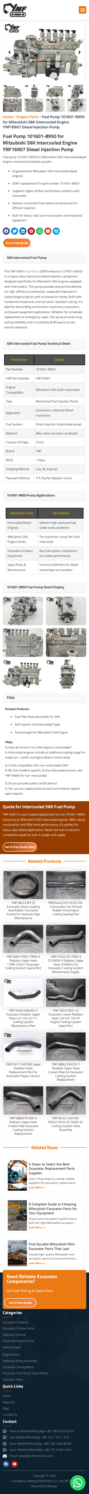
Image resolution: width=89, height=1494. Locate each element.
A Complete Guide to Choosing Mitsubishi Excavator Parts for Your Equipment (53, 1208)
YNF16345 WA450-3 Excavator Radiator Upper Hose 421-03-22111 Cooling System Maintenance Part (23, 1018)
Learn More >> (37, 1187)
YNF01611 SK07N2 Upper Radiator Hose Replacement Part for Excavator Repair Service (23, 1070)
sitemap (51, 1486)
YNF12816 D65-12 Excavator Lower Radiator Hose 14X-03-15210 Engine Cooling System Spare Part (66, 1018)
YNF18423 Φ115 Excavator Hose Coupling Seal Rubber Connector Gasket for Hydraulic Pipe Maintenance (23, 910)
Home (8, 117)
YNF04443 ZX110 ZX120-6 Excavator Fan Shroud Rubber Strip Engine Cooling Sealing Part (66, 908)
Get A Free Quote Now (20, 846)
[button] (82, 10)
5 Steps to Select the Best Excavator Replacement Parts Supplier (52, 1168)
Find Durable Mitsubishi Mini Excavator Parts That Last (52, 1246)
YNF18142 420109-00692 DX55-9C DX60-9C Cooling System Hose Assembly (66, 1124)
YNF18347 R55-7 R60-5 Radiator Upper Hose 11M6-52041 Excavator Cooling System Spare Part (23, 962)
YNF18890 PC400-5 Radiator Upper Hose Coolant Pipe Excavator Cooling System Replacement (23, 1126)
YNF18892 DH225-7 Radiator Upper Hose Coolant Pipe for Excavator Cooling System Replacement (65, 1072)
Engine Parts (27, 117)
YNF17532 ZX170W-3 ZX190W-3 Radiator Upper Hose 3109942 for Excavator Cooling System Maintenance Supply (66, 964)
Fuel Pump (32, 271)
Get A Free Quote (16, 242)
